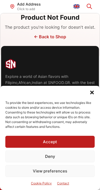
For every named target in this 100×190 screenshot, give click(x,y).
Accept (50, 141)
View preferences (50, 171)
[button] (92, 92)
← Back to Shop (50, 36)
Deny (50, 156)
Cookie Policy (41, 183)
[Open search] (89, 6)
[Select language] (76, 6)
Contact (63, 183)
